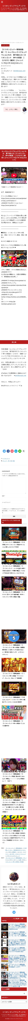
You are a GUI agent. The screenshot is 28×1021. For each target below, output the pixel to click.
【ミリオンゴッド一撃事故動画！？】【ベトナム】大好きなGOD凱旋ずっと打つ (17, 966)
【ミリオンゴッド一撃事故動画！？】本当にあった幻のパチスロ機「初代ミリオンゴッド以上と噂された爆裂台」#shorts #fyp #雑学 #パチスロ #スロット (17, 943)
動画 (14, 460)
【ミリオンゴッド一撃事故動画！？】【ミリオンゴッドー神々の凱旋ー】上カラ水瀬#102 (13, 723)
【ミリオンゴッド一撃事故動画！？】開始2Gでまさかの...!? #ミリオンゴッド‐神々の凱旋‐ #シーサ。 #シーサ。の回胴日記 (18, 934)
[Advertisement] (14, 26)
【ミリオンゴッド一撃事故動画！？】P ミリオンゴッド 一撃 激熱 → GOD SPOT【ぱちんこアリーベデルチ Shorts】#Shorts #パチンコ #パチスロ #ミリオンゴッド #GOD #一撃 (18, 983)
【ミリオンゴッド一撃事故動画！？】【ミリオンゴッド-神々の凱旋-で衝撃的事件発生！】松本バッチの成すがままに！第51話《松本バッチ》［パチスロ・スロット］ (13, 649)
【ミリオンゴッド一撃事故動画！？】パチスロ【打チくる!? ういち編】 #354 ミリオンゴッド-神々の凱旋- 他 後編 (16, 860)
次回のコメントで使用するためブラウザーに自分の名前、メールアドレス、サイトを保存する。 (13, 510)
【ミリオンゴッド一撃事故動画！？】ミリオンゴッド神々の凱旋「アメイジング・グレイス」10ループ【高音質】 (13, 676)
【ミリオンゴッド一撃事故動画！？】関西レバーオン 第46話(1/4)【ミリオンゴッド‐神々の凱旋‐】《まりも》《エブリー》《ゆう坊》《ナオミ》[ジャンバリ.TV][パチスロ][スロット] (15, 852)
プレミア (5, 460)
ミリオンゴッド (6, 458)
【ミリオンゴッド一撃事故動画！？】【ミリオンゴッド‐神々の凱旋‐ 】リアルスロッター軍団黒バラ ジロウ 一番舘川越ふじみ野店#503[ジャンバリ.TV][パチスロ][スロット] (18, 975)
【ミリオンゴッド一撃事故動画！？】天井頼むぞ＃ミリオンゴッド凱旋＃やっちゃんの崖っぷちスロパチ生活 (13, 544)
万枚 (11, 460)
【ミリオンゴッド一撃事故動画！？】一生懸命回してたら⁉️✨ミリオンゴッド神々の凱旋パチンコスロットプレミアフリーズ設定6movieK (17, 926)
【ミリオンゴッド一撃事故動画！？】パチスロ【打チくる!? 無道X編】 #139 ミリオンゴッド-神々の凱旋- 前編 (13, 594)
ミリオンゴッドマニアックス (14, 6)
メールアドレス (6, 502)
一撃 (8, 460)
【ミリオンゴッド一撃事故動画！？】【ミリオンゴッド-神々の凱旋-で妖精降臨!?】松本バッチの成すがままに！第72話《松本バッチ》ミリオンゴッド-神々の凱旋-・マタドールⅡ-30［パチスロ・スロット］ (14, 959)
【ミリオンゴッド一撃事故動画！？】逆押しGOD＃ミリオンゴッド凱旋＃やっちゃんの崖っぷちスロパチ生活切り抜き (17, 949)
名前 (3, 496)
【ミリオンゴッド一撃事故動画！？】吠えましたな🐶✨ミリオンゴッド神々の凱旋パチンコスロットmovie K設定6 (13, 699)
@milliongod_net (19, 71)
